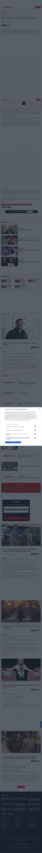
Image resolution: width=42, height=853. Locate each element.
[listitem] (21, 424)
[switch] (34, 426)
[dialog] (21, 426)
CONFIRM (13, 442)
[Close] (40, 409)
